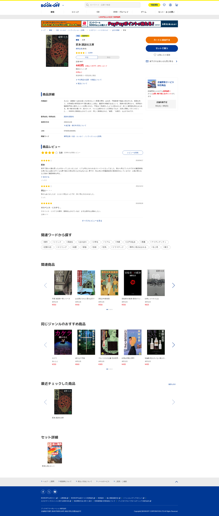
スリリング (62, 247)
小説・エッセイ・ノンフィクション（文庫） (70, 30)
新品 (108, 57)
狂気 (104, 247)
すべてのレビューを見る (92, 221)
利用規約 (101, 498)
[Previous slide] (45, 285)
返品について (82, 83)
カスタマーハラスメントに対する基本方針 (55, 501)
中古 (86, 57)
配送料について (66, 481)
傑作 (46, 242)
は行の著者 (115, 30)
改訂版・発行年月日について (75, 125)
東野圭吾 (79, 49)
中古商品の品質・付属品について (90, 80)
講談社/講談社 (69, 116)
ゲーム (143, 12)
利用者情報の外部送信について (105, 501)
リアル (107, 242)
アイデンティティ (159, 242)
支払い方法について (85, 481)
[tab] (107, 309)
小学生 (95, 242)
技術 (94, 247)
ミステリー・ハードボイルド (98, 30)
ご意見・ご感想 (121, 481)
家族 (85, 247)
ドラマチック (118, 247)
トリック (57, 242)
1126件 (90, 53)
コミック (75, 12)
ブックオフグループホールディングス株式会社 (133, 501)
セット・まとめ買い (166, 12)
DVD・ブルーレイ (120, 12)
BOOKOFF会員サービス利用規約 (82, 498)
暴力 (166, 247)
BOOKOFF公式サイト (48, 498)
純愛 (75, 247)
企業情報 (63, 498)
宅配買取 (154, 5)
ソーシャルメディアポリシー (132, 498)
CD (98, 12)
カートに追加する (162, 39)
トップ (43, 30)
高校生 (70, 242)
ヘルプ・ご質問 (48, 481)
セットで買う (162, 48)
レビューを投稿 (132, 153)
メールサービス (103, 481)
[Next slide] (173, 285)
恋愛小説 (47, 247)
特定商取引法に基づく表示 (83, 501)
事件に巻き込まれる (138, 247)
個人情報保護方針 (113, 498)
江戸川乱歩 (130, 242)
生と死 (155, 247)
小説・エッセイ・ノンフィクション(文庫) (87, 136)
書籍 (52, 12)
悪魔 (143, 242)
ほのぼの (83, 242)
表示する (46, 177)
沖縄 (118, 242)
